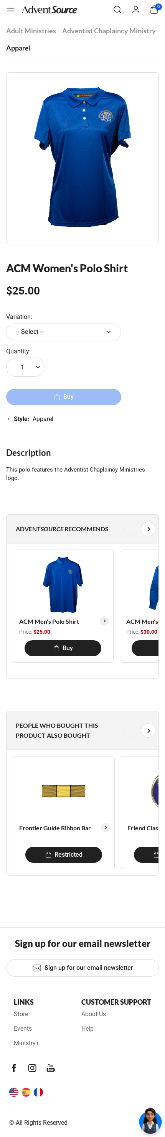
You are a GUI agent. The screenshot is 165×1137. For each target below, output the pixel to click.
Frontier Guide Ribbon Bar (55, 827)
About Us (93, 1014)
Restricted (68, 854)
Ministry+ (26, 1043)
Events (23, 1028)
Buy (68, 648)
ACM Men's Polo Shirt (49, 621)
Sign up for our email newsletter (89, 967)
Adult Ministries (31, 30)
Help (87, 1028)
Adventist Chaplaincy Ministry (109, 30)
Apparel (18, 48)
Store (21, 1014)
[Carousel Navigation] (81, 529)
